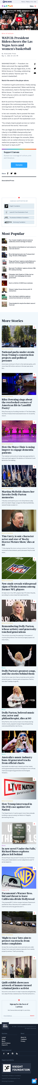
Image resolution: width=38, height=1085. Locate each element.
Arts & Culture (7, 33)
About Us (23, 1037)
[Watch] (19, 336)
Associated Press (10, 53)
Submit (32, 1015)
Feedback (24, 1039)
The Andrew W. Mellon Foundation (11, 1075)
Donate (19, 165)
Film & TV (5, 890)
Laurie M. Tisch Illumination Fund (11, 1078)
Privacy (23, 1041)
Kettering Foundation (8, 1081)
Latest (4, 1037)
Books (4, 845)
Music (4, 668)
